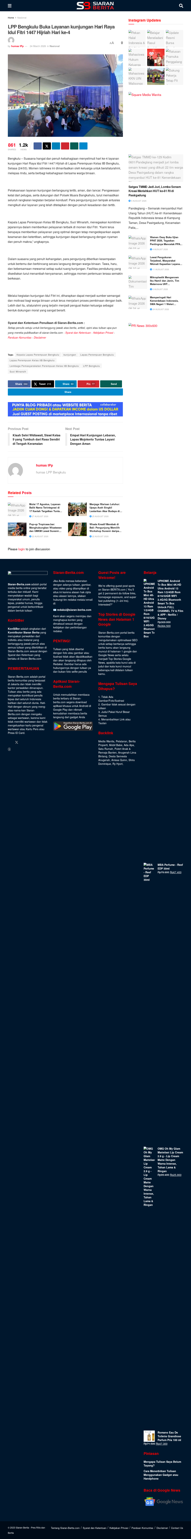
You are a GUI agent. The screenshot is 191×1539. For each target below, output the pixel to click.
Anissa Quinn (119, 760)
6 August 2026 (160, 289)
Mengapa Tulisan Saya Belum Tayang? (162, 1463)
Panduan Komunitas (19, 337)
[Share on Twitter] (47, 146)
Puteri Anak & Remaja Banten (114, 750)
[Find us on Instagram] (23, 742)
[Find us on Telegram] (16, 749)
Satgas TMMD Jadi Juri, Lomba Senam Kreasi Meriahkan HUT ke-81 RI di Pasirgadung (155, 191)
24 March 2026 (38, 46)
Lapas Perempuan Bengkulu (97, 354)
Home (11, 17)
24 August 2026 (160, 309)
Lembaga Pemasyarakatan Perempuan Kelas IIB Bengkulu (44, 365)
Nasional (21, 17)
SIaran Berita (22, 1527)
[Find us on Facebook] (9, 742)
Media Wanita (106, 741)
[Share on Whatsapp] (74, 146)
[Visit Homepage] (95, 5)
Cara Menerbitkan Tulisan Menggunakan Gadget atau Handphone (161, 1474)
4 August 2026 (160, 249)
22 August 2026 (39, 536)
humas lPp (17, 46)
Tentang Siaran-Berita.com (65, 1528)
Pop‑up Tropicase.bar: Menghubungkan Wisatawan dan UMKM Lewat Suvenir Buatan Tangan (45, 528)
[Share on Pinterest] (65, 146)
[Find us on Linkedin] (30, 742)
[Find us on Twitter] (16, 742)
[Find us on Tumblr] (38, 742)
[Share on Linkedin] (56, 146)
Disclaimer (40, 337)
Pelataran (121, 741)
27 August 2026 (39, 516)
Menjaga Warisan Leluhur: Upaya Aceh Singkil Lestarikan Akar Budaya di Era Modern (105, 508)
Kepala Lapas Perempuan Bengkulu (38, 354)
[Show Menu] (9, 5)
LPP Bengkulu (91, 365)
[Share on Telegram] (83, 146)
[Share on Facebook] (38, 146)
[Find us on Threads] (9, 749)
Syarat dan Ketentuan (78, 332)
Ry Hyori (117, 764)
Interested (104, 604)
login (21, 549)
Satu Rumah (105, 749)
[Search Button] (181, 5)
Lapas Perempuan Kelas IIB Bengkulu (32, 360)
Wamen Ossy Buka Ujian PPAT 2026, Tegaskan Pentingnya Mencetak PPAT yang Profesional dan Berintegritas (165, 241)
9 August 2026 (138, 200)
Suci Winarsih (18, 371)
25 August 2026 (100, 516)
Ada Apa (129, 745)
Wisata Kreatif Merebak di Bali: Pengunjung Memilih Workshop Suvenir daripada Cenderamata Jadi (106, 528)
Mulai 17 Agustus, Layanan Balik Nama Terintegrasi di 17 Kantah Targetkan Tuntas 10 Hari (45, 508)
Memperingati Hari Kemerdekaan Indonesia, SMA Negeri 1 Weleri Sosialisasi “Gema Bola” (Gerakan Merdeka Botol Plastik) (164, 301)
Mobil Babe (115, 745)
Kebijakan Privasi (103, 332)
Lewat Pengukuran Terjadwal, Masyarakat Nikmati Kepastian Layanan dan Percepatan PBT (165, 261)
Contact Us (177, 1528)
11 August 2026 (160, 269)
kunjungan (70, 354)
